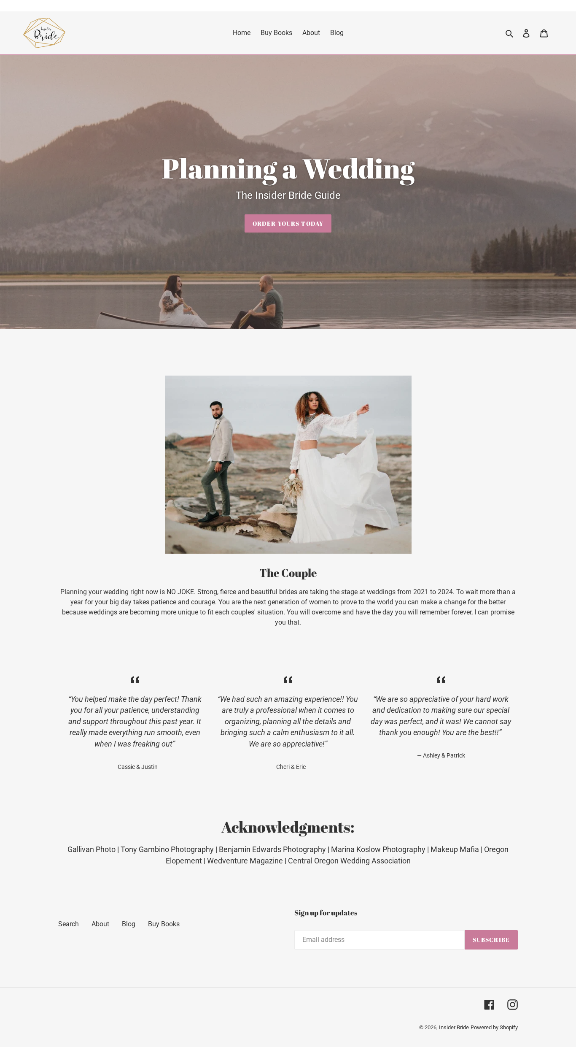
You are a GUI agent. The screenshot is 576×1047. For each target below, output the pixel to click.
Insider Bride (454, 1027)
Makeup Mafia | (457, 849)
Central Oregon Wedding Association (349, 860)
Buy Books (164, 924)
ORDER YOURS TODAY (288, 223)
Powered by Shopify (494, 1027)
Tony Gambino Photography (167, 849)
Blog (128, 924)
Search (68, 924)
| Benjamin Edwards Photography (270, 849)
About (100, 924)
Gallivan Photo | (94, 849)
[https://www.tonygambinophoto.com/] (327, 849)
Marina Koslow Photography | (381, 849)
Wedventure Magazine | (247, 860)
